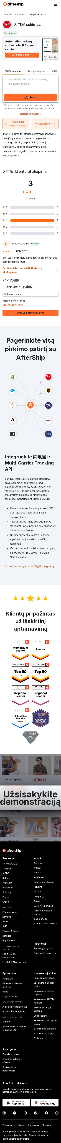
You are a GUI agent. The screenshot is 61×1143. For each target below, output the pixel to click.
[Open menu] (55, 4)
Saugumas (33, 1125)
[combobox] (30, 294)
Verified (35, 243)
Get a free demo (20, 54)
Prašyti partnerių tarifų (30, 312)
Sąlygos (21, 1125)
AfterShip (8, 14)
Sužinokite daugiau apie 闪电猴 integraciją (29, 568)
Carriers (21, 14)
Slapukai (46, 1125)
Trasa (33, 97)
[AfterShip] (14, 4)
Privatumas (8, 1125)
